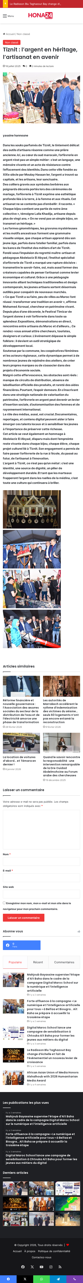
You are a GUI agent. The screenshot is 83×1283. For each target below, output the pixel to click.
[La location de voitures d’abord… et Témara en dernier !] (21, 743)
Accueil (10, 34)
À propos (29, 1251)
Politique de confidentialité (54, 1251)
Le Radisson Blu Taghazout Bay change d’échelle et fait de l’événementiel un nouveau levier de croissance (52, 1056)
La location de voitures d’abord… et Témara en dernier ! (19, 760)
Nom (7, 854)
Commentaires (64, 962)
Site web (8, 886)
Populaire (15, 962)
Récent (38, 962)
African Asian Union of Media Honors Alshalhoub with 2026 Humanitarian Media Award (53, 1076)
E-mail (8, 870)
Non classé (23, 34)
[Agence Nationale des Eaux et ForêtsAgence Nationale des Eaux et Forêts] (67, 1204)
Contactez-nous (41, 1257)
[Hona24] (41, 16)
